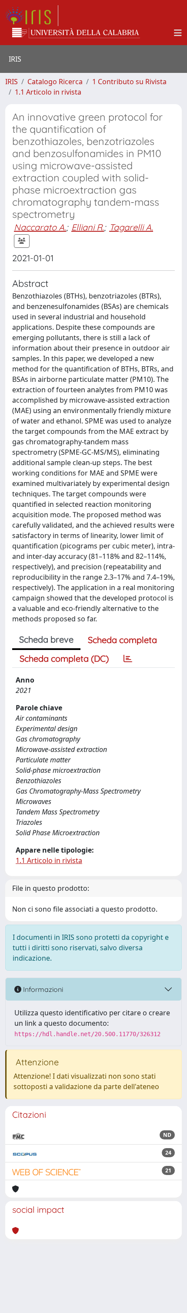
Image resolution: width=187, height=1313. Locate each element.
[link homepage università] (76, 33)
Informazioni (42, 989)
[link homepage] (31, 15)
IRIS (11, 81)
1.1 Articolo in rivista (48, 92)
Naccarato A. (40, 227)
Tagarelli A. (131, 227)
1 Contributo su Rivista (129, 81)
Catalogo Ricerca (55, 81)
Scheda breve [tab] (46, 639)
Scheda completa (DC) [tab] (64, 658)
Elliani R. (87, 227)
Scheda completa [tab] (122, 639)
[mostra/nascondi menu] (178, 33)
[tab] (128, 659)
